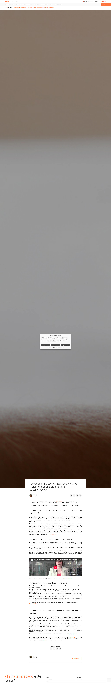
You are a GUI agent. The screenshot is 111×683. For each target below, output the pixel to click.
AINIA (6, 7)
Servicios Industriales (20, 4)
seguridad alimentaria (59, 501)
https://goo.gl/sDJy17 (33, 603)
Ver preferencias (65, 345)
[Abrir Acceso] (105, 1)
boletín (44, 640)
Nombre (48, 677)
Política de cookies (50, 347)
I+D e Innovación (44, 4)
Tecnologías (36, 4)
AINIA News (10, 7)
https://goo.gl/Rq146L (68, 578)
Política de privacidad (56, 347)
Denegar (55, 345)
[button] (97, 1)
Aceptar (46, 345)
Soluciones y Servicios (9, 4)
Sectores (50, 4)
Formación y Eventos (58, 4)
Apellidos (79, 677)
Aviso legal (62, 347)
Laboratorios (28, 4)
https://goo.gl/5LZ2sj (73, 633)
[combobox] (87, 1)
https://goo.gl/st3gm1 (53, 534)
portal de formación (73, 637)
